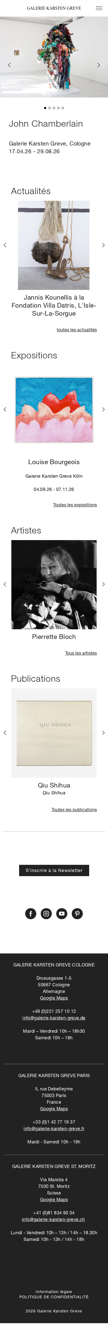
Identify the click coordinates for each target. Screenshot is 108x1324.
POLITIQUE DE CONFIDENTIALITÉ (54, 1297)
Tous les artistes (81, 654)
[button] (45, 108)
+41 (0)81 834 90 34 (54, 1213)
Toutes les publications (74, 810)
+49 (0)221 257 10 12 (54, 1012)
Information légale (54, 1292)
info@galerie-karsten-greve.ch (53, 1220)
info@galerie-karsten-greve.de (54, 1018)
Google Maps (54, 999)
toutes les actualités (77, 330)
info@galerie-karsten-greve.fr (54, 1129)
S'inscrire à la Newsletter (54, 871)
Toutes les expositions (75, 505)
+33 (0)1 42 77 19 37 (54, 1122)
